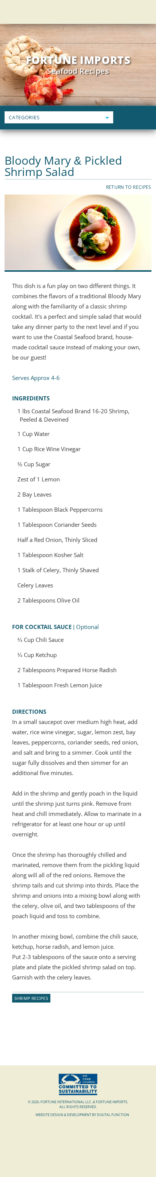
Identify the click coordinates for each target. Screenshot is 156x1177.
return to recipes (128, 187)
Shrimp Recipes (31, 998)
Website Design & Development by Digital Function (82, 1114)
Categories (24, 117)
